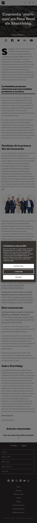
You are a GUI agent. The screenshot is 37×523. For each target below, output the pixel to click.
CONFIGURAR (18, 271)
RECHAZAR (18, 277)
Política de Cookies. (9, 260)
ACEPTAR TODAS (18, 266)
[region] (18, 261)
